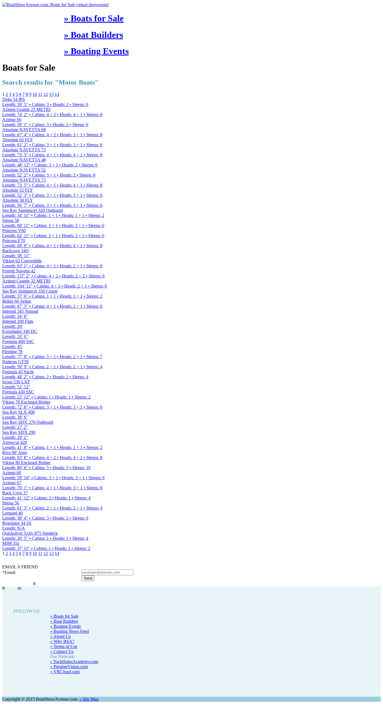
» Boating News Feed (69, 631)
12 (45, 94)
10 (35, 94)
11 (40, 94)
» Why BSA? (62, 641)
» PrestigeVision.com (69, 666)
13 (51, 94)
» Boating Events (96, 51)
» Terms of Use (63, 646)
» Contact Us (61, 651)
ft (3, 588)
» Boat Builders (93, 35)
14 (57, 94)
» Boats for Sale (94, 18)
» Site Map (89, 699)
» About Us (60, 636)
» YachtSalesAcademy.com (74, 661)
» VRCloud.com (65, 671)
